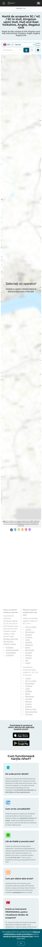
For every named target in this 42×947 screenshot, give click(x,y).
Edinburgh (29, 645)
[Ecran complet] (37, 44)
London (28, 630)
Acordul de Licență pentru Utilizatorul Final (18, 936)
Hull (26, 660)
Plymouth (29, 714)
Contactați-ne (17, 892)
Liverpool (28, 637)
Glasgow (28, 635)
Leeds (27, 640)
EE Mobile (9, 648)
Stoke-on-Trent (30, 709)
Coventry (28, 658)
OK (21, 943)
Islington (28, 655)
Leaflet (4, 521)
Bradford (28, 707)
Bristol (27, 648)
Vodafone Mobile (12, 650)
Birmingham (30, 632)
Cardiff (27, 663)
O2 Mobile (9, 655)
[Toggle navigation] (3, 3)
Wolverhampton (31, 712)
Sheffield (28, 642)
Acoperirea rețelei (26, 50)
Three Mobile (11, 653)
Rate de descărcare (31, 50)
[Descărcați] (21, 735)
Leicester (28, 653)
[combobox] (7, 44)
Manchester (29, 650)
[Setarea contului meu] (38, 3)
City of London (30, 627)
